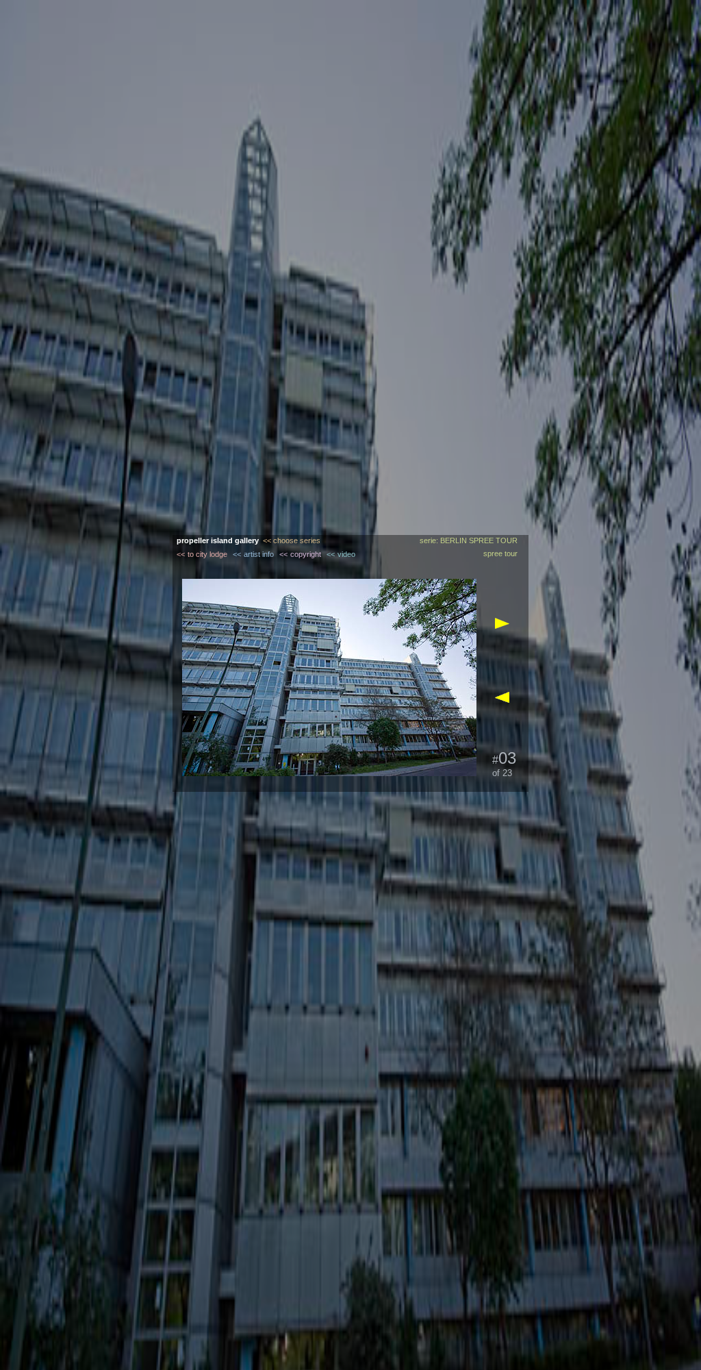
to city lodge (207, 554)
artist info (259, 554)
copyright (305, 554)
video (346, 554)
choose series (296, 540)
